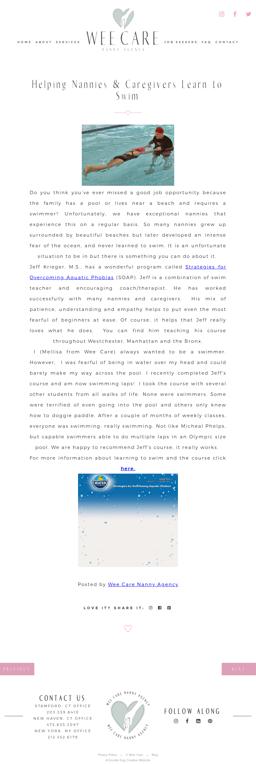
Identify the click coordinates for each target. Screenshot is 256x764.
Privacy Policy (107, 755)
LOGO (122, 30)
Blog (155, 755)
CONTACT (227, 42)
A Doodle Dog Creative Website (128, 760)
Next (239, 669)
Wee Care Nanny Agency (143, 584)
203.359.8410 (63, 712)
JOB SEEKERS (181, 42)
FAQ (207, 42)
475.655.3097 (63, 724)
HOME (24, 42)
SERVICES (68, 42)
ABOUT (44, 42)
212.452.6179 (63, 737)
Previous (17, 669)
